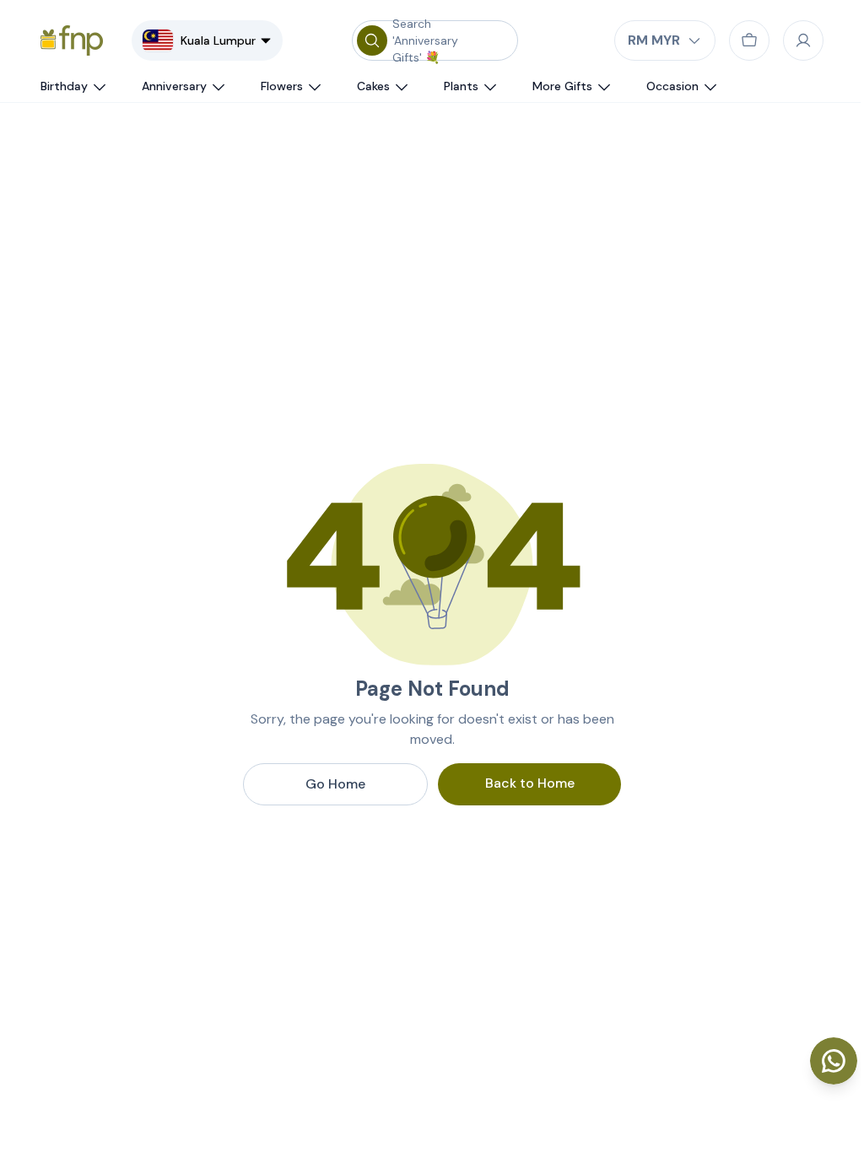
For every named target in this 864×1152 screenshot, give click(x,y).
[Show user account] (803, 40)
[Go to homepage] (71, 40)
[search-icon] (372, 40)
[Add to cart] (749, 40)
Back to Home (530, 783)
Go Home (335, 784)
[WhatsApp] (833, 1061)
